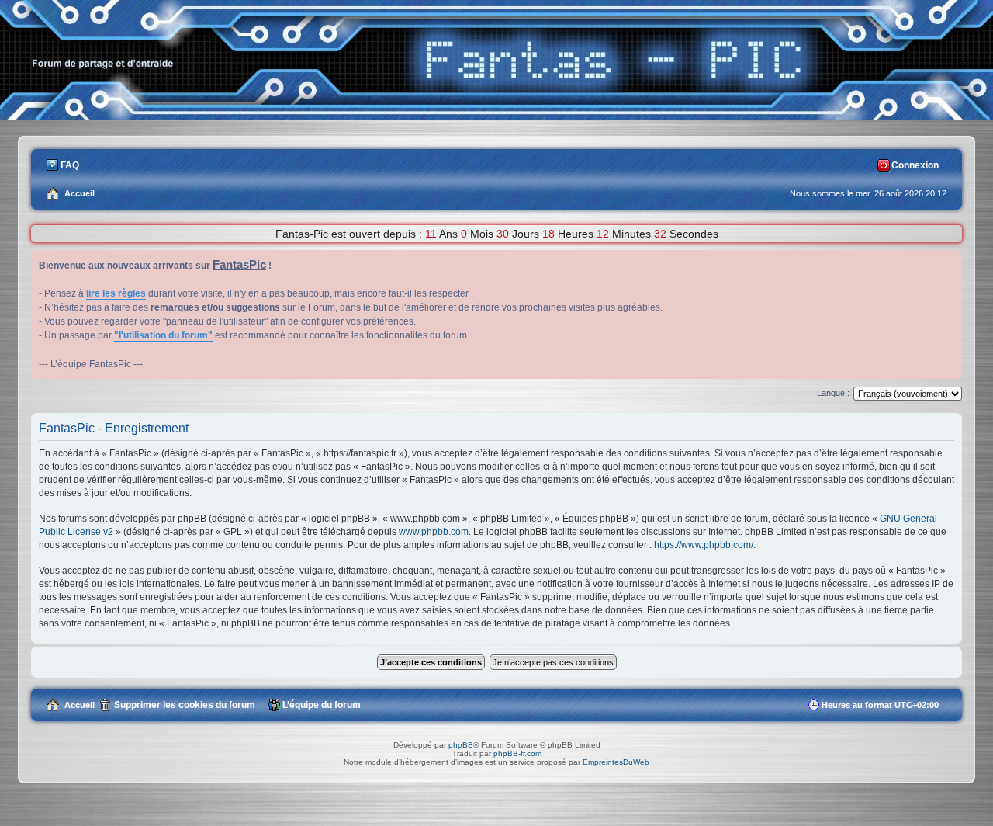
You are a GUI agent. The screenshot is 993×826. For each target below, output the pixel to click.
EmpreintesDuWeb (616, 762)
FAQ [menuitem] (70, 165)
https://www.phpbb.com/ (703, 545)
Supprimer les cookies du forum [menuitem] (184, 704)
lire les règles (116, 293)
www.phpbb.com (434, 531)
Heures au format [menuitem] (880, 705)
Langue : (833, 392)
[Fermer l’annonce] (949, 262)
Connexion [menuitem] (915, 165)
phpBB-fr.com (517, 753)
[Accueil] (496, 116)
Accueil (79, 705)
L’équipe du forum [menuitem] (321, 704)
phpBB (460, 745)
